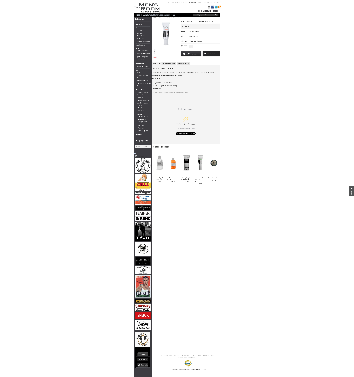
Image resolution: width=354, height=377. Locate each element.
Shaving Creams (142, 95)
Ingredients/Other (169, 63)
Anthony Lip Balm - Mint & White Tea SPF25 (200, 179)
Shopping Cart (193, 2)
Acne (138, 72)
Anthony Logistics (194, 31)
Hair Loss (139, 134)
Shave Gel (140, 97)
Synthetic (141, 110)
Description (156, 63)
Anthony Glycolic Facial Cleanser (159, 178)
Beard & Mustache (142, 75)
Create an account (207, 2)
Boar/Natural (142, 108)
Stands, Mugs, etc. (142, 131)
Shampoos (139, 28)
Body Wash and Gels (143, 51)
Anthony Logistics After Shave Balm (186, 178)
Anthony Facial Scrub (171, 178)
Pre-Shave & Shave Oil (144, 92)
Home (154, 17)
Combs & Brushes (142, 66)
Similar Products (183, 63)
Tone (138, 86)
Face (137, 70)
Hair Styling (140, 64)
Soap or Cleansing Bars (144, 53)
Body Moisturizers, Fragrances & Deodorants (142, 58)
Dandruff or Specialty (143, 41)
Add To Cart (192, 53)
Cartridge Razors (143, 116)
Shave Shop (140, 90)
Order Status (184, 2)
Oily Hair (139, 33)
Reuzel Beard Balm (213, 178)
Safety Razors (142, 119)
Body (137, 48)
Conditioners (140, 45)
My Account (171, 2)
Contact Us (216, 2)
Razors (139, 114)
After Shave (140, 128)
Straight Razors (142, 122)
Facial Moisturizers (142, 80)
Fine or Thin (140, 38)
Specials (139, 25)
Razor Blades (141, 125)
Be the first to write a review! (186, 133)
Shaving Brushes (142, 103)
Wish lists (177, 2)
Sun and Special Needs (144, 83)
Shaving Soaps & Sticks (144, 100)
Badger (140, 105)
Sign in (199, 2)
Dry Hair (139, 30)
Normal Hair (140, 36)
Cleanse (139, 78)
